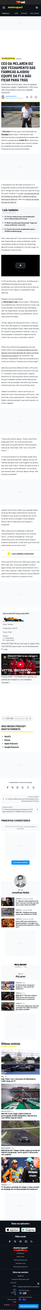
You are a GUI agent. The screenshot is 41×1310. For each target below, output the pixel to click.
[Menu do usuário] (37, 7)
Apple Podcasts (11, 743)
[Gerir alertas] (33, 787)
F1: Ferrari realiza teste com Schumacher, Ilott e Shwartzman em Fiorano (20, 218)
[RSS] (31, 1241)
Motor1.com (20, 1256)
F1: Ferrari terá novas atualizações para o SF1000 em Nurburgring (20, 230)
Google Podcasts (11, 747)
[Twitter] (12, 787)
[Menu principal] (3, 7)
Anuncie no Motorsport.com (20, 1279)
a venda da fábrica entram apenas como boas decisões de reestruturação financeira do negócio (19, 353)
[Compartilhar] (27, 97)
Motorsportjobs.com (20, 1260)
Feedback (20, 1276)
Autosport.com (20, 1263)
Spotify (7, 736)
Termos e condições (13, 1299)
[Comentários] (36, 97)
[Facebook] (7, 787)
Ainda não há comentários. (20, 827)
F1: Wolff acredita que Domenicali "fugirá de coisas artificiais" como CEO (21, 224)
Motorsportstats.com (21, 1266)
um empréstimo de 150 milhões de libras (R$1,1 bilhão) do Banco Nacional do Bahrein (20, 196)
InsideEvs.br (20, 1253)
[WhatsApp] (17, 787)
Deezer (7, 740)
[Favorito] (31, 97)
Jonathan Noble (11, 96)
